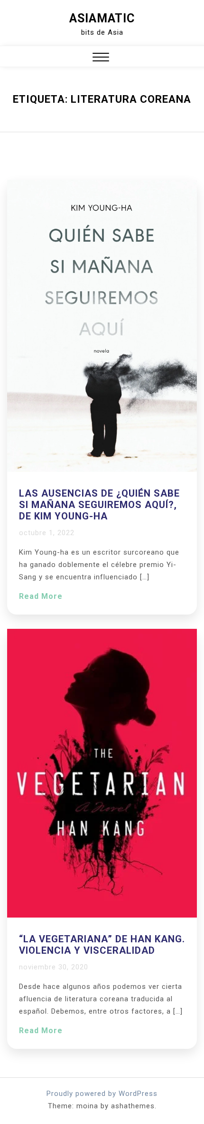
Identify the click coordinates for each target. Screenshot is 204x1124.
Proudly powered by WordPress (102, 1093)
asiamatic (102, 18)
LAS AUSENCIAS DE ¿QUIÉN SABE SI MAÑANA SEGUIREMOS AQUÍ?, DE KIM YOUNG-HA (99, 505)
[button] (101, 58)
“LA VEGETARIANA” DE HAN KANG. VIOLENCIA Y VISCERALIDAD (102, 944)
